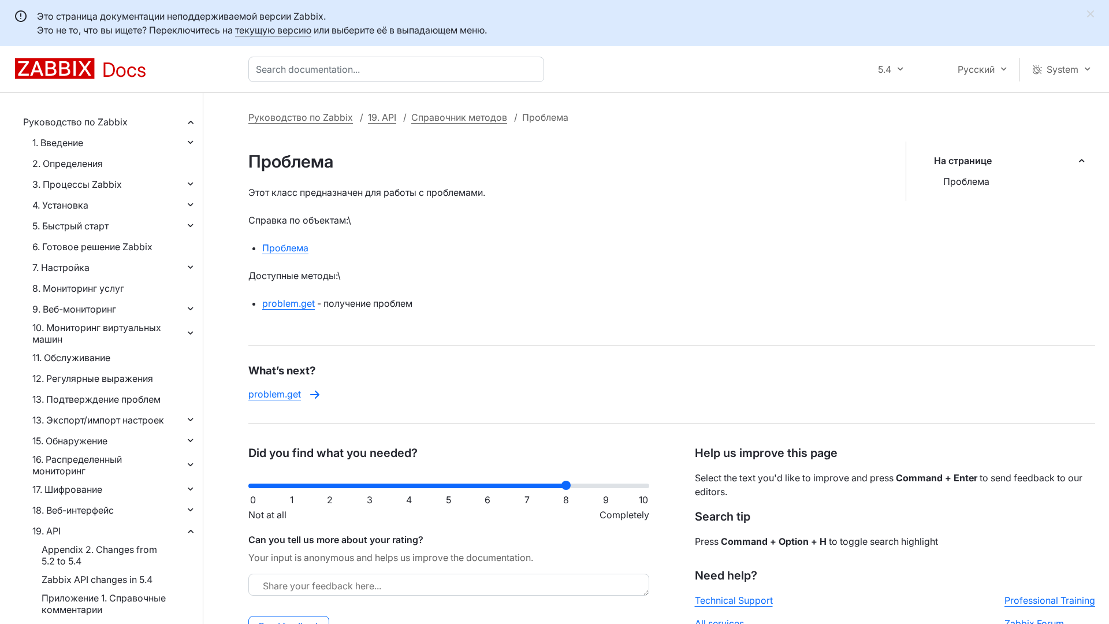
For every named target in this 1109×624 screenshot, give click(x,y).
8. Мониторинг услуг (78, 288)
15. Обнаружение (69, 441)
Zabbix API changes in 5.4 (97, 579)
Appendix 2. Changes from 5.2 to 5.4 (99, 555)
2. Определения (67, 163)
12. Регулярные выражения (92, 378)
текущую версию (273, 30)
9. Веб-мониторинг (74, 309)
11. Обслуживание (71, 357)
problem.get (288, 303)
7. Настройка (61, 267)
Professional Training (1049, 600)
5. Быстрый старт (70, 226)
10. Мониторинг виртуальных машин (96, 333)
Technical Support (734, 600)
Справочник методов (459, 117)
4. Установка (60, 205)
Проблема (966, 181)
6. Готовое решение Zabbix (92, 246)
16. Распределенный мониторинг (77, 465)
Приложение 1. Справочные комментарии (104, 603)
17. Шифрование (67, 489)
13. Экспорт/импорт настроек (98, 420)
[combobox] (398, 69)
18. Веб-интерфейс (73, 510)
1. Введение (57, 142)
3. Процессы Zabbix (77, 184)
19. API (46, 531)
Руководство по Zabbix (75, 122)
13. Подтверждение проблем (96, 399)
